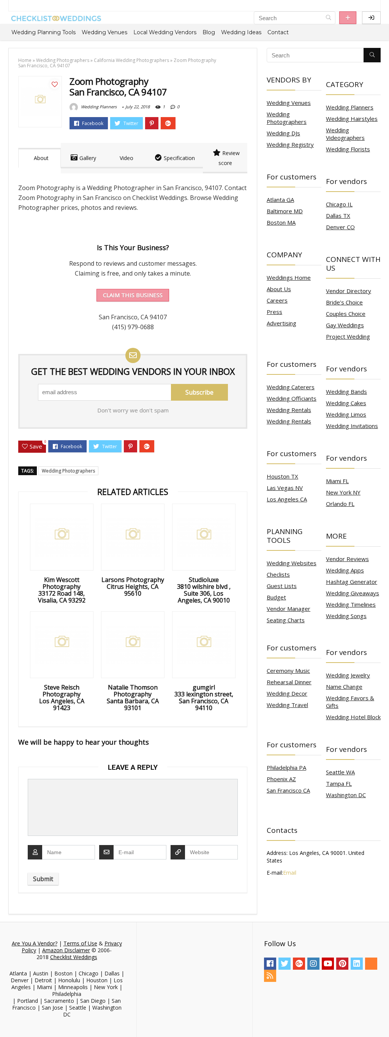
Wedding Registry (290, 144)
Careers (277, 300)
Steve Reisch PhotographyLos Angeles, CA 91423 (61, 697)
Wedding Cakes (346, 403)
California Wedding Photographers (131, 60)
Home (25, 60)
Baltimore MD (285, 211)
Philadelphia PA (286, 767)
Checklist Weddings (73, 957)
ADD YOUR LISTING (347, 17)
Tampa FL (339, 783)
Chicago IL (339, 204)
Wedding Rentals (289, 410)
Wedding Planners (98, 106)
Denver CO (340, 227)
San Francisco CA (288, 790)
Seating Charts (286, 620)
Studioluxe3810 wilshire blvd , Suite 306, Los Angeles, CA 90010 (204, 590)
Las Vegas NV (285, 488)
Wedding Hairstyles (352, 118)
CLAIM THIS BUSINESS (133, 295)
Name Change (344, 686)
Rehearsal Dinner (289, 682)
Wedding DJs (283, 133)
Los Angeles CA (287, 499)
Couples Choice (345, 313)
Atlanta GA (280, 199)
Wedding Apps (345, 570)
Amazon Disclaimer (66, 950)
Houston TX (282, 476)
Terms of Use (80, 943)
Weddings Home (289, 277)
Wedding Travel (287, 705)
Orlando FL (340, 503)
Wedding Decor (287, 693)
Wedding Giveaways (352, 593)
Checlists (278, 574)
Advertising (281, 323)
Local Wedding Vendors (164, 32)
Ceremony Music (288, 670)
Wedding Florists (348, 149)
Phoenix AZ (281, 779)
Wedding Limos (346, 414)
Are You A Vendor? (34, 943)
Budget (276, 597)
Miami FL (337, 481)
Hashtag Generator (351, 581)
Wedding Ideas (241, 32)
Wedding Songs (346, 616)
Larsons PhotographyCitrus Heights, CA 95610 (132, 586)
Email (289, 872)
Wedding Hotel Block (353, 717)
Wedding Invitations (352, 426)
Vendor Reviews (347, 559)
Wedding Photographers (62, 60)
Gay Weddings (345, 325)
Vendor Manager (288, 608)
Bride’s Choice (344, 302)
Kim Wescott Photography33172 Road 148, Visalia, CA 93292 (61, 590)
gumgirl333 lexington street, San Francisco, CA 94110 (203, 697)
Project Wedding (348, 336)
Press (274, 312)
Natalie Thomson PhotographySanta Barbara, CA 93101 (133, 697)
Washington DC (346, 795)
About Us (279, 289)
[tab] (39, 158)
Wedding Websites (291, 563)
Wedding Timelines (351, 604)
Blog (208, 32)
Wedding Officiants (291, 398)
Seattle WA (340, 772)
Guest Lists (282, 586)
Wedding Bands (346, 391)
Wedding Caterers (291, 387)
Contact (278, 32)
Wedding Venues (104, 32)
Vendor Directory (348, 291)
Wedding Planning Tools (43, 32)
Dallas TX (338, 215)
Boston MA (281, 222)
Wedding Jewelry (348, 675)
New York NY (343, 492)
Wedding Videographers (345, 133)
